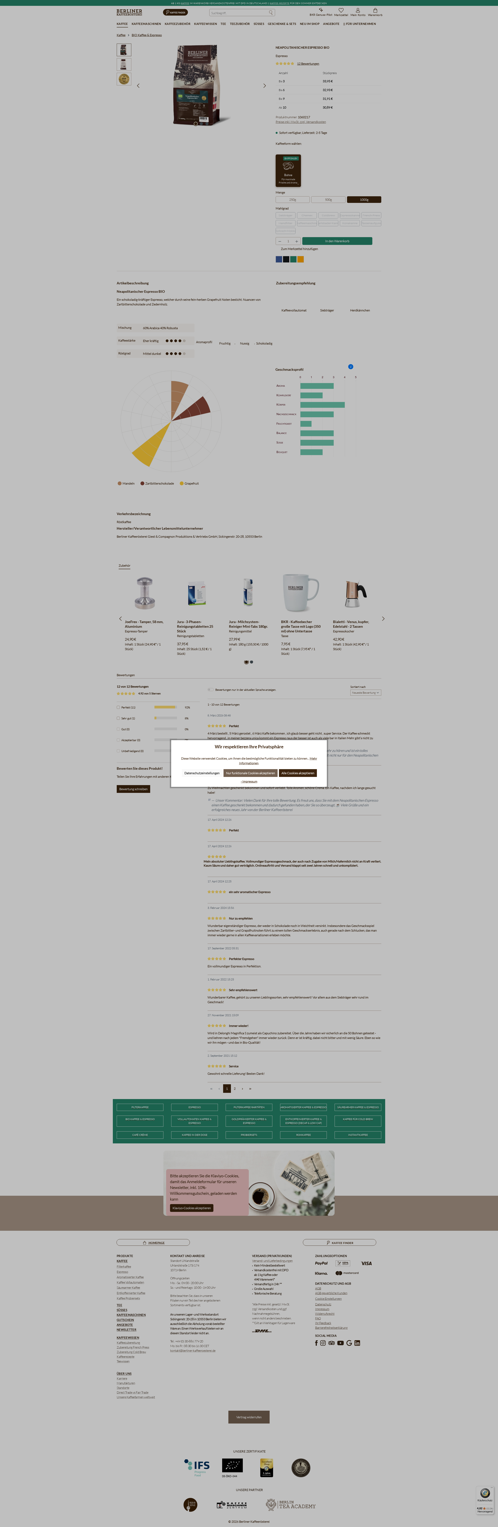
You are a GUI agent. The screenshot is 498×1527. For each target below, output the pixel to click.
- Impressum (249, 781)
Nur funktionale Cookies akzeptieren (250, 773)
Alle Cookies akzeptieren (297, 773)
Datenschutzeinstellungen (202, 773)
